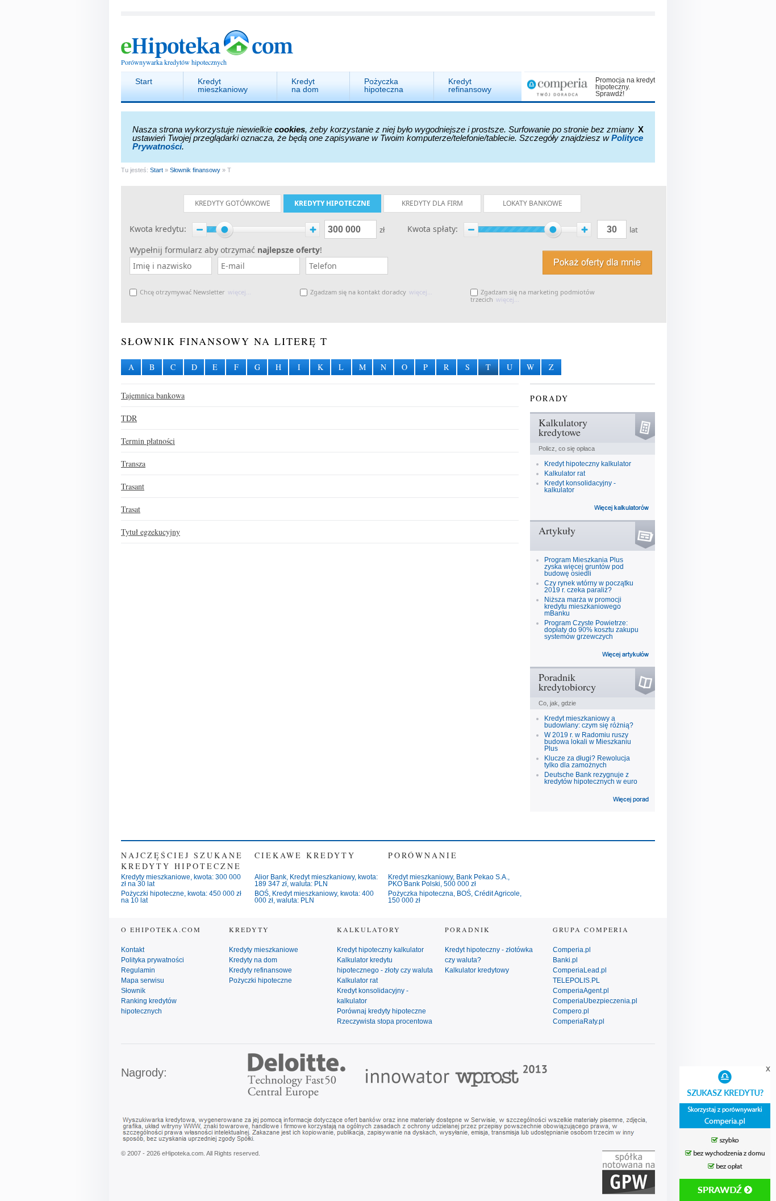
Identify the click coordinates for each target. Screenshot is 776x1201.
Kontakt (132, 950)
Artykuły (557, 530)
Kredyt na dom (305, 85)
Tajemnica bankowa (153, 395)
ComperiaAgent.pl (581, 991)
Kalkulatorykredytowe (563, 427)
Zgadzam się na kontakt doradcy (358, 292)
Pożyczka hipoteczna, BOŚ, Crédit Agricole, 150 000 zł (454, 897)
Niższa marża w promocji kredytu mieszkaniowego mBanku (582, 606)
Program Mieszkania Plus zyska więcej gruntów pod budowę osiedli (584, 566)
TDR (129, 418)
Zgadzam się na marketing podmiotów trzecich (532, 296)
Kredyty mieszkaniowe (263, 950)
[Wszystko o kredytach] (631, 798)
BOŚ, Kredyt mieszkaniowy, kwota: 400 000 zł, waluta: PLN (314, 897)
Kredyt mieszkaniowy (223, 85)
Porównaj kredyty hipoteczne (381, 1011)
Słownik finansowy (195, 170)
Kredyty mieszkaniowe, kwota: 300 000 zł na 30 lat (181, 880)
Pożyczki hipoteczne (260, 980)
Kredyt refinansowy (469, 85)
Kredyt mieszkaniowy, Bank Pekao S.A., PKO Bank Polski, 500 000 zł (449, 880)
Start (143, 81)
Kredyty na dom (253, 960)
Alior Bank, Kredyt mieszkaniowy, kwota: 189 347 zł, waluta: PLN (316, 880)
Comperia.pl (572, 950)
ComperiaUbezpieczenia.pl (595, 1001)
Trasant (132, 486)
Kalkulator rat (564, 473)
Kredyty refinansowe (260, 970)
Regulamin (138, 970)
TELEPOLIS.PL (576, 980)
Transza (133, 463)
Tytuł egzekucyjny (150, 531)
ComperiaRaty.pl (578, 1021)
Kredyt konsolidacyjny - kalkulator (580, 486)
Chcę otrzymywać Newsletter (182, 292)
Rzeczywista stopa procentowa (384, 1021)
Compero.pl (571, 1011)
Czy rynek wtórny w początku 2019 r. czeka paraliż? (588, 586)
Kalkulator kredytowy (477, 970)
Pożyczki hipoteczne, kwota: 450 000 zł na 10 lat (181, 897)
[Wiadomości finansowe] (625, 653)
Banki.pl (565, 960)
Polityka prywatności (152, 960)
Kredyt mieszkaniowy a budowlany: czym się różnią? (588, 721)
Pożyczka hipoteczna (383, 85)
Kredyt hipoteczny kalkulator (587, 464)
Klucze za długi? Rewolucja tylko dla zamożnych (587, 761)
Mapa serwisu (142, 980)
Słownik (133, 991)
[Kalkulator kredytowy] (621, 506)
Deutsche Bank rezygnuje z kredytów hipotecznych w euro (590, 778)
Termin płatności (148, 440)
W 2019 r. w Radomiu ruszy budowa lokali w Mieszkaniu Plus (587, 742)
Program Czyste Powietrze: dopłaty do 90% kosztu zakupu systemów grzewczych (591, 630)
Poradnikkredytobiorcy (567, 681)
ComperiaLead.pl (580, 970)
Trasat (130, 509)
